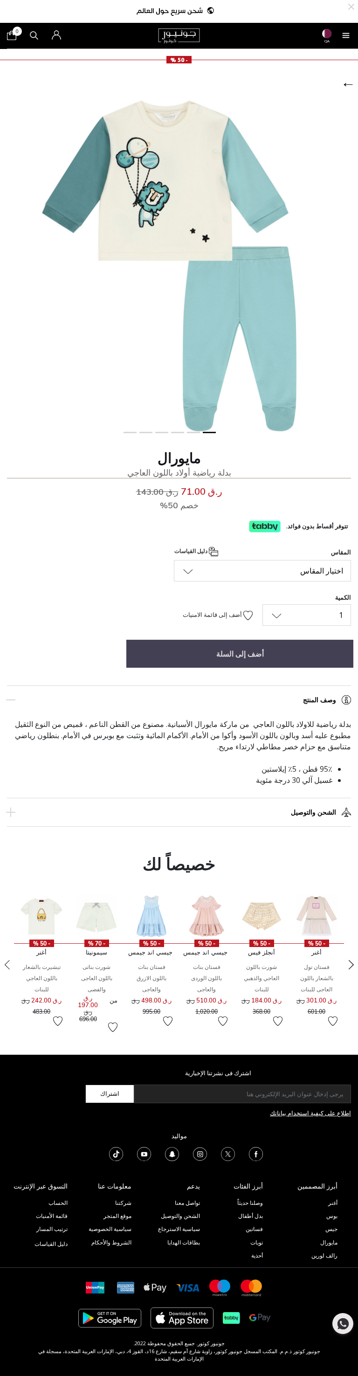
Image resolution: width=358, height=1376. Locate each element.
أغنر (332, 1203)
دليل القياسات (191, 551)
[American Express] (126, 1287)
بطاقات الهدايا (183, 1242)
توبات (256, 1242)
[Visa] (188, 1287)
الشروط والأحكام (111, 1242)
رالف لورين (324, 1255)
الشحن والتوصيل (313, 812)
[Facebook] (256, 1153)
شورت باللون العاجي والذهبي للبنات (261, 978)
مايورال (179, 458)
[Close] (351, 5)
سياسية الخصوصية (110, 1229)
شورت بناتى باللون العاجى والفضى (96, 978)
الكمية (343, 597)
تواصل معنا (186, 1203)
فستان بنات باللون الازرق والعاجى (151, 978)
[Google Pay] (259, 1317)
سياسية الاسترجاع (179, 1229)
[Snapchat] (172, 1153)
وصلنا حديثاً (250, 1203)
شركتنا (123, 1203)
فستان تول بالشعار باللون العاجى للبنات (316, 978)
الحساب (58, 1203)
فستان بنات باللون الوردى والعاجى (206, 978)
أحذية (257, 1255)
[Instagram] (200, 1153)
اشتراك (109, 1093)
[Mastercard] (252, 1287)
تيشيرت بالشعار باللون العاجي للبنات (42, 978)
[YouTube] (144, 1153)
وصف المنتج (319, 699)
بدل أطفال (250, 1216)
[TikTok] (116, 1153)
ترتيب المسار (52, 1229)
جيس (331, 1229)
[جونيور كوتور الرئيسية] (179, 35)
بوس (331, 1216)
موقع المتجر (117, 1216)
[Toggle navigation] (346, 35)
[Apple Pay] (155, 1287)
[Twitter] (228, 1153)
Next (351, 965)
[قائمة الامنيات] (332, 1021)
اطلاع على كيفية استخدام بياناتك (310, 1113)
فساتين (254, 1229)
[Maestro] (220, 1287)
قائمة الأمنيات (52, 1216)
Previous (7, 965)
